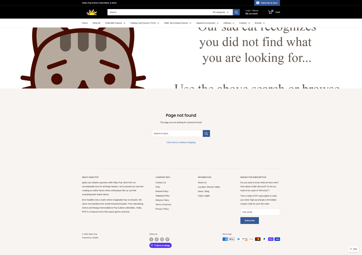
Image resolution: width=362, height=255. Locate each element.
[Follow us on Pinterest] (167, 239)
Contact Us (161, 182)
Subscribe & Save (269, 3)
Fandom (243, 23)
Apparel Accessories (205, 23)
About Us (202, 182)
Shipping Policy (163, 195)
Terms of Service (163, 204)
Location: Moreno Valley (209, 187)
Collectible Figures (113, 23)
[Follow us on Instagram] (162, 239)
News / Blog (203, 191)
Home (85, 23)
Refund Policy (162, 191)
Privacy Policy (162, 209)
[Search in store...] (206, 133)
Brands (258, 23)
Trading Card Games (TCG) (143, 23)
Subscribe (250, 220)
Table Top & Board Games (176, 23)
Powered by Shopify (90, 238)
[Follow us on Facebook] (151, 239)
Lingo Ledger (204, 195)
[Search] (236, 12)
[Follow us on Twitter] (157, 239)
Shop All (96, 23)
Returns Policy (162, 200)
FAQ (158, 187)
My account (251, 13)
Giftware (227, 23)
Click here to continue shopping (181, 142)
